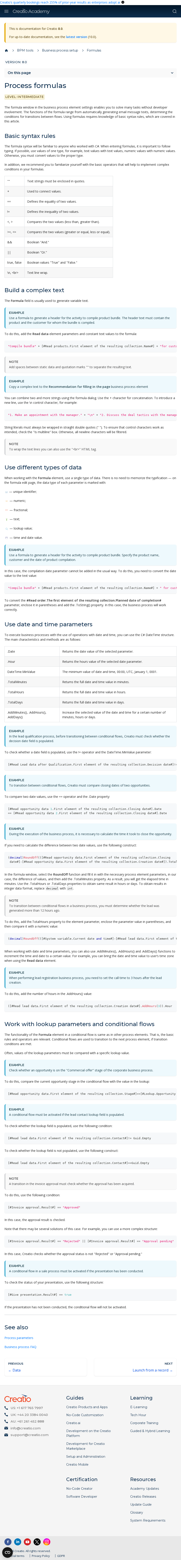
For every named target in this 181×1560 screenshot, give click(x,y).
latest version (76, 37)
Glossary (136, 1512)
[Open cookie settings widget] (7, 1552)
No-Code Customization (85, 1415)
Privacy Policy (41, 1556)
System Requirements (147, 1520)
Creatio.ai (73, 1423)
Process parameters (18, 1338)
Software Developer (81, 1497)
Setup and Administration (85, 1457)
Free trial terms (14, 1556)
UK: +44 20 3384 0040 (29, 1415)
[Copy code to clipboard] (171, 346)
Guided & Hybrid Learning (150, 1431)
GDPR (61, 1556)
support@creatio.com (30, 1435)
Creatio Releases (143, 1497)
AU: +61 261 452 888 (27, 1421)
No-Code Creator (79, 1489)
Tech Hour (138, 1415)
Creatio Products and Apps (86, 1407)
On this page (19, 73)
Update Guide (141, 1505)
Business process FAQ (20, 1347)
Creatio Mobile (77, 1465)
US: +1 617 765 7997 (27, 1408)
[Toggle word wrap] (163, 346)
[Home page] (6, 51)
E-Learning (138, 1407)
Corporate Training (144, 1423)
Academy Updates (144, 1489)
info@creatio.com (26, 1428)
